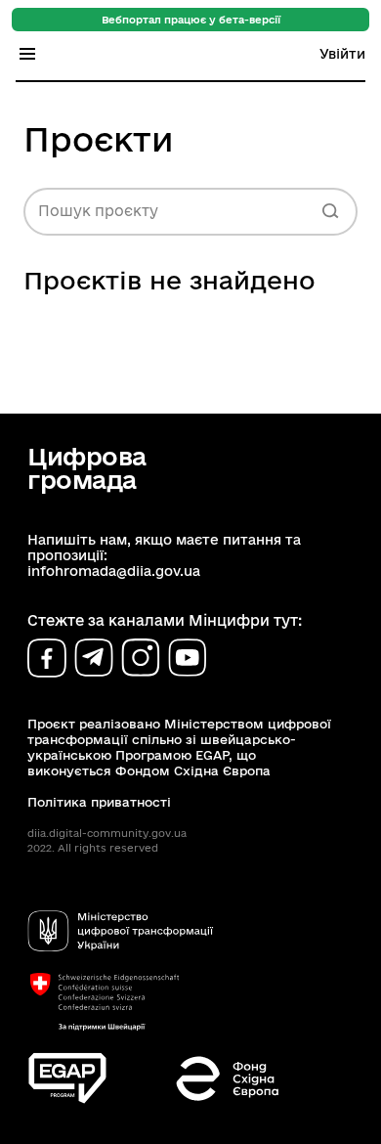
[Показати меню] (27, 54)
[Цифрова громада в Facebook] (46, 658)
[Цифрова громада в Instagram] (140, 658)
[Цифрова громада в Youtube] (187, 658)
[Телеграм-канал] (93, 658)
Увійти (342, 54)
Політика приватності (99, 802)
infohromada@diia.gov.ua (113, 571)
